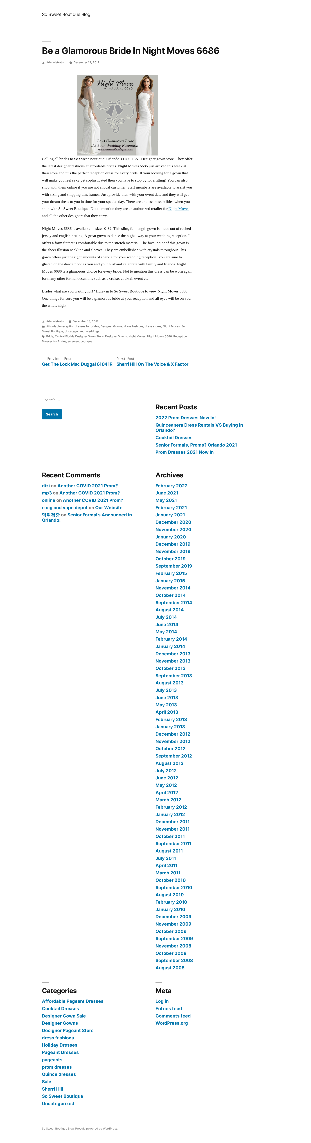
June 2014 (167, 624)
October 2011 (170, 836)
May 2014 (166, 631)
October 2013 (171, 668)
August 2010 (170, 894)
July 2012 (166, 770)
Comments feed (173, 1016)
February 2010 (171, 902)
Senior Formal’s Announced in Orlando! (87, 517)
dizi (46, 485)
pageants (52, 1059)
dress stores (153, 326)
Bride (49, 336)
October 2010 (171, 880)
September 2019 (174, 566)
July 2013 (166, 690)
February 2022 (172, 485)
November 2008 (173, 946)
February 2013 (171, 719)
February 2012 (171, 807)
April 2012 (167, 792)
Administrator (55, 62)
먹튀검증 (51, 514)
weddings (92, 331)
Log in (162, 1001)
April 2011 (166, 865)
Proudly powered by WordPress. (96, 1128)
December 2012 (173, 734)
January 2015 (170, 580)
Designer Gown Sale (64, 1016)
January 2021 (170, 514)
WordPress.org (172, 1023)
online (48, 500)
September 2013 (174, 675)
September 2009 (174, 938)
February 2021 (171, 507)
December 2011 (173, 821)
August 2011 (169, 851)
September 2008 (174, 960)
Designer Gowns (111, 326)
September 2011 (173, 843)
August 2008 (170, 967)
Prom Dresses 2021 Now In (185, 452)
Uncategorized (75, 331)
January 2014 (170, 646)
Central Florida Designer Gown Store (79, 336)
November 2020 (173, 529)
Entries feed (169, 1008)
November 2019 (173, 551)
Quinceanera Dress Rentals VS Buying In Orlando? (199, 427)
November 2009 (173, 924)
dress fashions (133, 326)
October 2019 (171, 558)
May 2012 (166, 785)
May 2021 (166, 500)
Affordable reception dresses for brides (72, 326)
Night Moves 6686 (159, 336)
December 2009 (173, 916)
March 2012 (168, 799)
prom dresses (57, 1067)
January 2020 (171, 537)
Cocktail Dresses (174, 437)
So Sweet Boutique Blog (66, 14)
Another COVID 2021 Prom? (87, 485)
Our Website (109, 507)
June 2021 (167, 493)
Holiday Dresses (59, 1045)
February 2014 (171, 639)
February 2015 (171, 573)
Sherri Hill (52, 1089)
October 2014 (171, 595)
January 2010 (170, 909)
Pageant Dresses (60, 1052)
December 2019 (173, 544)
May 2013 (166, 704)
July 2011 (166, 858)
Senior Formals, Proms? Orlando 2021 (196, 445)
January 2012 (170, 814)
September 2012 (174, 756)
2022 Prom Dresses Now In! (186, 417)
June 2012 (167, 777)
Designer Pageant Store (68, 1030)
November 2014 (173, 588)
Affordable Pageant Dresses (72, 1001)
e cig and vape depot (65, 507)
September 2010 (174, 887)
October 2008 (171, 953)
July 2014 (166, 617)
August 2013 (170, 683)
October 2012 (171, 748)
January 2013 (170, 726)
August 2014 (170, 609)
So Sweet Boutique (62, 1096)
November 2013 (173, 661)
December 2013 (173, 653)
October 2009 (171, 931)
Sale (46, 1081)
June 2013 (167, 697)
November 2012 (173, 741)
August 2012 (170, 763)
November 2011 (173, 829)
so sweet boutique (80, 341)
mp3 (47, 493)
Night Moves (178, 208)
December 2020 (173, 522)
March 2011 (168, 872)
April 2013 (167, 712)
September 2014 (174, 602)
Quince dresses (59, 1074)
